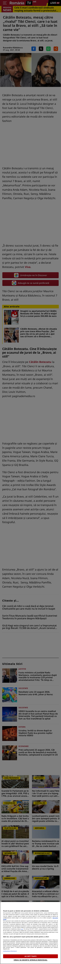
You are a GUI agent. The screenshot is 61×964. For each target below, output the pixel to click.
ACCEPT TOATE (30, 956)
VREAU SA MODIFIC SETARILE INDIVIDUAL (30, 960)
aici (22, 929)
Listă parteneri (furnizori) (10, 951)
